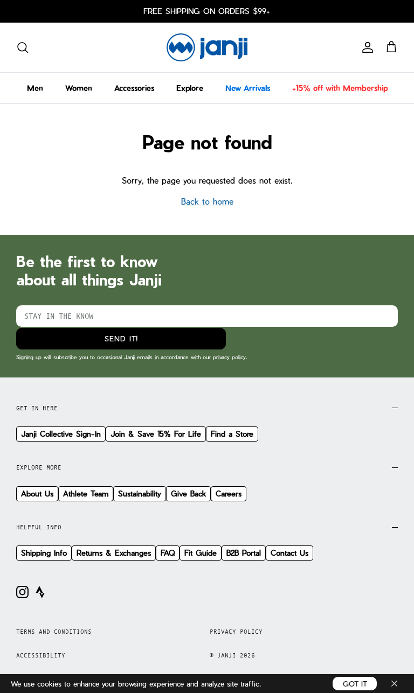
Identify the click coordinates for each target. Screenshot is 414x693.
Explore (189, 88)
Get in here (37, 408)
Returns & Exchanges (114, 552)
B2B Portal (243, 552)
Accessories (134, 88)
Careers (229, 493)
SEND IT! (121, 338)
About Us (37, 493)
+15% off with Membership (340, 88)
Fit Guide (200, 552)
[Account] (365, 47)
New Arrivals (247, 88)
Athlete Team (85, 493)
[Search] (22, 47)
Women (78, 88)
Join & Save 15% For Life (156, 433)
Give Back (188, 493)
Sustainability (139, 493)
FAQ (168, 552)
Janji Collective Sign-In (61, 433)
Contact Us (289, 552)
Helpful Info (38, 527)
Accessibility (40, 655)
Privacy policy (236, 631)
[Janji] (207, 47)
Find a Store (232, 433)
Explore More (38, 467)
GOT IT (355, 684)
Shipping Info (44, 552)
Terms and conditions (54, 631)
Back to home (207, 201)
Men (35, 88)
